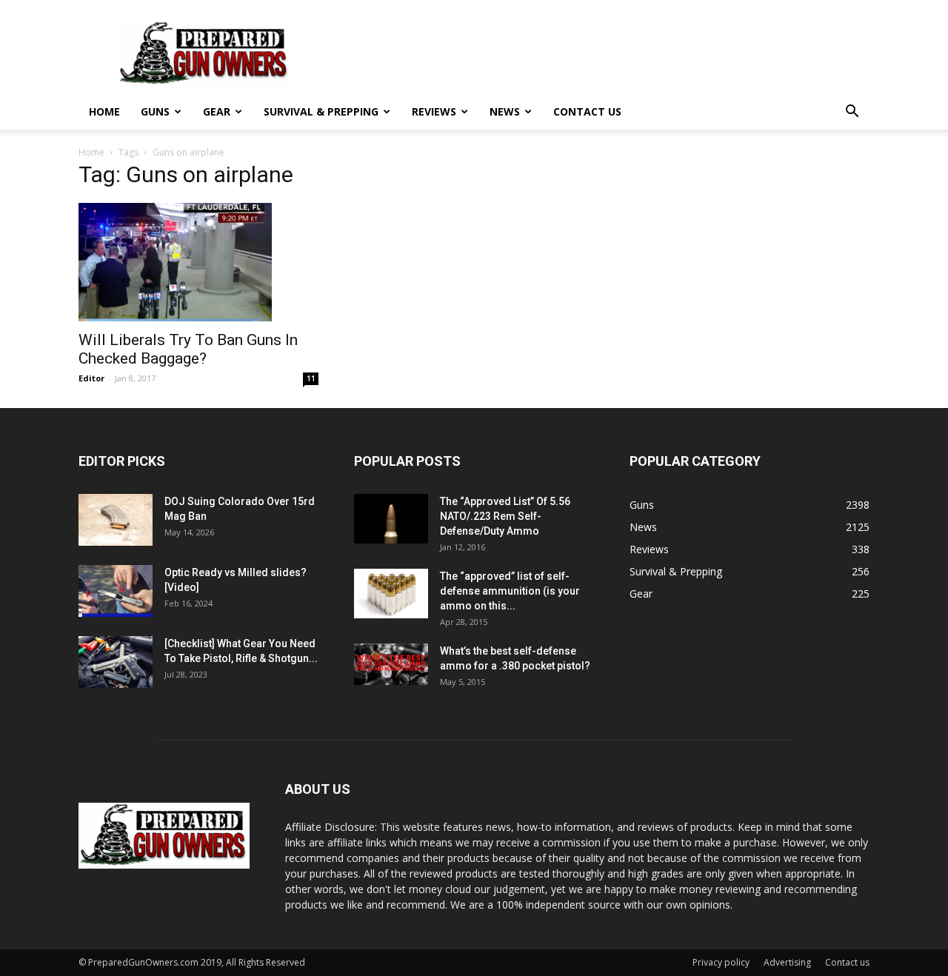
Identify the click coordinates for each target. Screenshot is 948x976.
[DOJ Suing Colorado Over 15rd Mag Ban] (116, 520)
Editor (91, 378)
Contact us (587, 111)
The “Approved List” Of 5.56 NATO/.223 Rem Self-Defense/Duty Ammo (505, 516)
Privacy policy (721, 962)
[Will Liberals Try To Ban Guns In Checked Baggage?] (198, 262)
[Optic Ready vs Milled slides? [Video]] (116, 591)
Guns (155, 111)
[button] (851, 113)
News (505, 111)
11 (311, 378)
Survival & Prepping (321, 111)
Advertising (787, 962)
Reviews (434, 111)
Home (104, 111)
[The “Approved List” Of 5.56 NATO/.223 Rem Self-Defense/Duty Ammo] (391, 519)
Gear (216, 111)
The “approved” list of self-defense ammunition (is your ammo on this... (510, 591)
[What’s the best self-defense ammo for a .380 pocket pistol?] (391, 664)
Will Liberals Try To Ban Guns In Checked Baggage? (188, 349)
